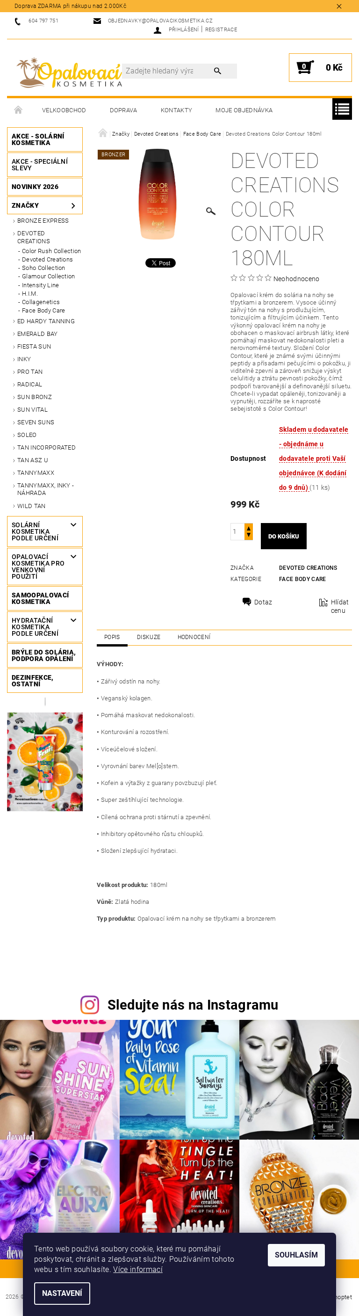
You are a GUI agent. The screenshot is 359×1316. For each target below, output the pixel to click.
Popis (112, 637)
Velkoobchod (64, 110)
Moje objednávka (244, 110)
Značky (25, 205)
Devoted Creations (33, 237)
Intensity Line (40, 285)
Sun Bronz (34, 396)
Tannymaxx (35, 472)
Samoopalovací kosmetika (40, 598)
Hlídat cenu (340, 606)
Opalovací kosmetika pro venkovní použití (38, 566)
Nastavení (62, 1293)
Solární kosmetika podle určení (35, 531)
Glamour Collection (48, 276)
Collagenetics (41, 301)
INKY (24, 359)
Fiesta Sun (34, 346)
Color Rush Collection (51, 250)
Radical (29, 384)
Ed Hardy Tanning (46, 321)
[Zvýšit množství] (248, 527)
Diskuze (148, 637)
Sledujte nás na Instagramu (193, 1005)
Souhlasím (296, 1255)
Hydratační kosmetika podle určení (35, 627)
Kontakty (177, 110)
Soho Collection (43, 267)
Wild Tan (31, 505)
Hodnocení (194, 637)
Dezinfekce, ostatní (33, 681)
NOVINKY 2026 (35, 186)
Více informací (137, 1269)
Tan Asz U (32, 460)
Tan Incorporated (46, 447)
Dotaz (263, 602)
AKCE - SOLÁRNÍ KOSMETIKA (38, 139)
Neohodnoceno (296, 279)
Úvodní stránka (18, 110)
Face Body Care (43, 310)
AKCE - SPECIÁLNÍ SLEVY (40, 165)
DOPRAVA (123, 110)
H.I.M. (30, 293)
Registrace (221, 30)
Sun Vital (32, 409)
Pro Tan (30, 371)
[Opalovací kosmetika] (69, 72)
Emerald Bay (37, 333)
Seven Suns (35, 422)
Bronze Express (43, 220)
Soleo (27, 434)
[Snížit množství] (248, 535)
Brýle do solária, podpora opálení (44, 655)
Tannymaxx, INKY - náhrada (45, 489)
